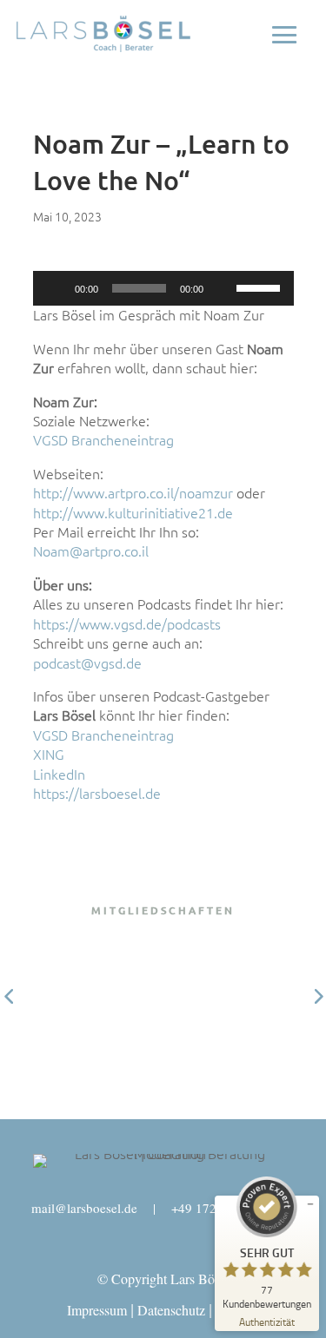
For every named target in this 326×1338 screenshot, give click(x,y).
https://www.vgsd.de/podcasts (127, 624)
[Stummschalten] (222, 288)
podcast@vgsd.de (87, 663)
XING (48, 754)
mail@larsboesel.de (84, 1207)
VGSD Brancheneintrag (103, 440)
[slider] (260, 286)
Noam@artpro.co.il (91, 551)
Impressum (97, 1310)
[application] (163, 288)
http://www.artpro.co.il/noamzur (133, 493)
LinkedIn (59, 774)
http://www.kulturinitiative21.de (133, 513)
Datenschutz (171, 1310)
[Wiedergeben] (55, 288)
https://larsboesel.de (97, 793)
